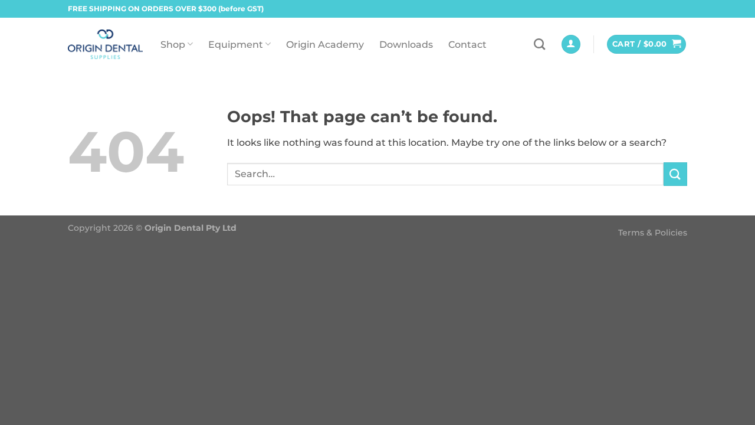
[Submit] (675, 173)
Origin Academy (325, 44)
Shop (172, 44)
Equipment (235, 44)
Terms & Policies (652, 232)
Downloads (406, 44)
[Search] (539, 44)
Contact (467, 44)
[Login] (571, 44)
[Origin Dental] (105, 44)
